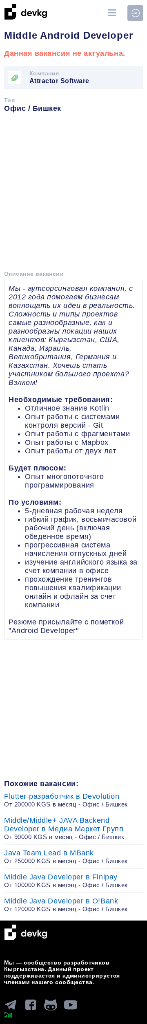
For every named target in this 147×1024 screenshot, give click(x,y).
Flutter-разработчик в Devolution (66, 800)
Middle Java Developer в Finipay (66, 880)
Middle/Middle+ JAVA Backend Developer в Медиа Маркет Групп (64, 828)
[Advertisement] (73, 194)
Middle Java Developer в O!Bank (66, 904)
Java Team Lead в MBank (66, 856)
